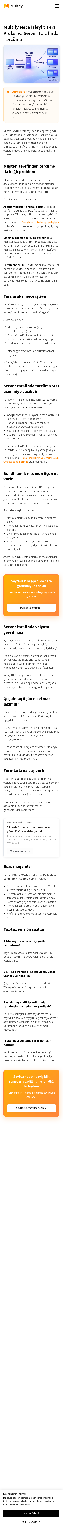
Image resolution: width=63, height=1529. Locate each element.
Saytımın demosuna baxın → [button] (31, 1108)
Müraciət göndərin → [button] (31, 608)
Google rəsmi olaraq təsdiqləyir (40, 222)
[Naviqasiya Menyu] (57, 6)
